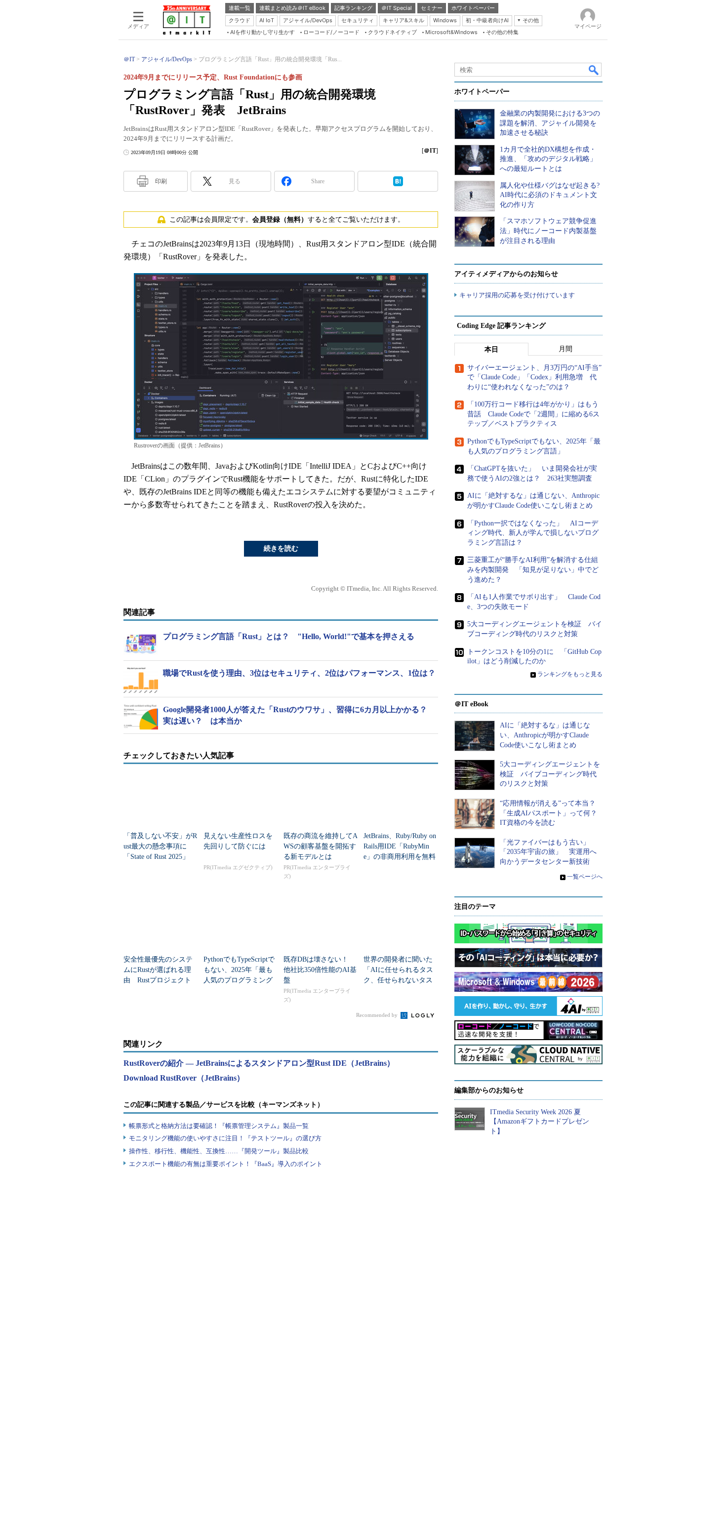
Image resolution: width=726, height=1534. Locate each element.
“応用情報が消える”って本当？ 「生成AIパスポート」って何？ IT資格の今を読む (552, 813)
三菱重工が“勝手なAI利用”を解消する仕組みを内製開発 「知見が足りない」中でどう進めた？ (533, 569)
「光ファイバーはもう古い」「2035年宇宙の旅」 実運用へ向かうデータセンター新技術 (548, 852)
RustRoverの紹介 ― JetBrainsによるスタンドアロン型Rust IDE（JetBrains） (259, 1063)
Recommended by (377, 1015)
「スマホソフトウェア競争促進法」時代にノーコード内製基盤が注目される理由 (548, 230)
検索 (594, 70)
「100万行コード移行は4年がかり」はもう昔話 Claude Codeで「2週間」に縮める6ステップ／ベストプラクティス (533, 414)
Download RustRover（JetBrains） (183, 1078)
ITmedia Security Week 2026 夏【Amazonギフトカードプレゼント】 (539, 1121)
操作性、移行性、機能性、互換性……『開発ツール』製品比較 (219, 1151)
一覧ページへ (585, 876)
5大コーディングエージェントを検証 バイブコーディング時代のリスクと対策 (550, 774)
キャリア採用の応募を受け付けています (517, 295)
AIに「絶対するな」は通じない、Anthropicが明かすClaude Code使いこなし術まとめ (545, 735)
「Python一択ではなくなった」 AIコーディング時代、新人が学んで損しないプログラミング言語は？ (533, 533)
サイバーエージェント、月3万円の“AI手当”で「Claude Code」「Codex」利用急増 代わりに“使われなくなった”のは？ (534, 377)
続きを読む (281, 548)
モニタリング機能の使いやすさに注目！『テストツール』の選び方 (225, 1138)
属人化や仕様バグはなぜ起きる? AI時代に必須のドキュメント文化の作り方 (550, 195)
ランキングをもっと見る (570, 674)
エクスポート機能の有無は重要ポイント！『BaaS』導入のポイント (226, 1164)
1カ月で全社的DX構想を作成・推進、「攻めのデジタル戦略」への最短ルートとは (548, 159)
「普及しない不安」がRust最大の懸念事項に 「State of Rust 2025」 (160, 846)
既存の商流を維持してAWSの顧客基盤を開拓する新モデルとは (320, 846)
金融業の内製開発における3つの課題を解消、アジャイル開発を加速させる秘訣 (550, 123)
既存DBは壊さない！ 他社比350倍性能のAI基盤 (320, 970)
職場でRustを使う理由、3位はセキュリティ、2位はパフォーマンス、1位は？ (299, 673)
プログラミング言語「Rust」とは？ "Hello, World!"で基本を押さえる (288, 636)
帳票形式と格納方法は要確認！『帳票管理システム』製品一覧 (219, 1126)
